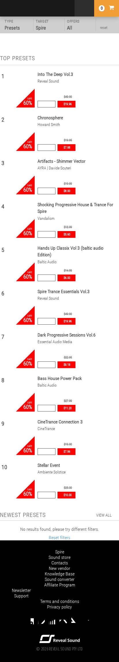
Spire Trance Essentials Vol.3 (64, 291)
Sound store (59, 557)
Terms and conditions (59, 601)
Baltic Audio (47, 261)
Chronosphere (50, 117)
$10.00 (68, 495)
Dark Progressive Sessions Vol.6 (67, 335)
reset (103, 27)
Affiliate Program (59, 585)
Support (21, 596)
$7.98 (67, 147)
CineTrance (46, 428)
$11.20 (68, 408)
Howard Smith (49, 124)
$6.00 (67, 278)
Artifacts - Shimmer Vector (61, 161)
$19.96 (68, 104)
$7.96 (67, 451)
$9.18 (67, 365)
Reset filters (59, 537)
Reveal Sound (48, 81)
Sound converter (60, 579)
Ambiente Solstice (52, 472)
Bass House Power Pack (60, 378)
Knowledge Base (60, 574)
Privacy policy (59, 607)
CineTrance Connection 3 (60, 422)
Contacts (59, 563)
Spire (59, 552)
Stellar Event (49, 465)
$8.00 (67, 191)
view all (104, 515)
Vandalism (46, 218)
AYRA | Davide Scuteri (54, 168)
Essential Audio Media (55, 341)
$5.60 (67, 234)
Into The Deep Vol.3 (55, 74)
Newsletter (21, 590)
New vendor (59, 568)
